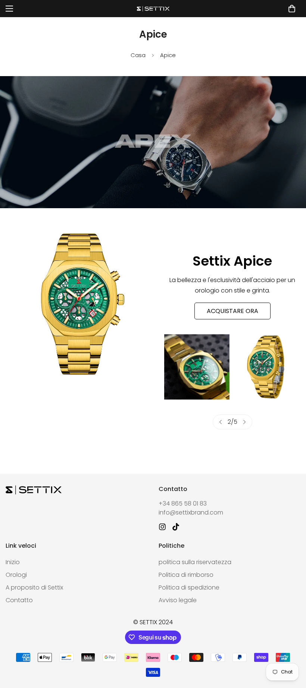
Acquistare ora (232, 311)
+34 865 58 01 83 (183, 503)
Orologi (16, 574)
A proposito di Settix (34, 587)
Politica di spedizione (189, 587)
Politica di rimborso (186, 574)
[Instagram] (162, 527)
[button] (291, 8)
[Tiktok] (175, 527)
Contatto (19, 600)
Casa (138, 55)
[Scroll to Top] (291, 647)
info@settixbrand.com (191, 512)
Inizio (13, 562)
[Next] (244, 422)
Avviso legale (178, 600)
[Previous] (220, 422)
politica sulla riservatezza (195, 562)
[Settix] (153, 8)
